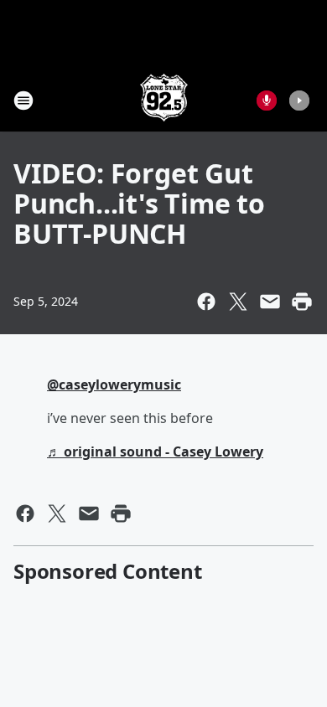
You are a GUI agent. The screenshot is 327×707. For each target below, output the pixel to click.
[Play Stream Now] (299, 100)
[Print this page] (302, 301)
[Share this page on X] (238, 301)
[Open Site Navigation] (23, 100)
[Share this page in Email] (270, 301)
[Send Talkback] (267, 100)
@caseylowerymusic (114, 384)
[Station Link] (164, 100)
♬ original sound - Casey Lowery (155, 451)
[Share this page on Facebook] (206, 301)
